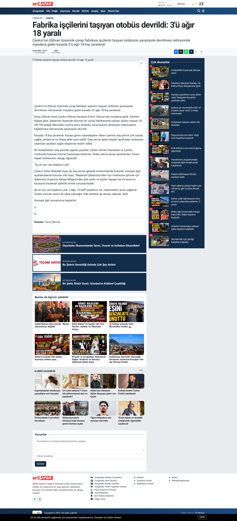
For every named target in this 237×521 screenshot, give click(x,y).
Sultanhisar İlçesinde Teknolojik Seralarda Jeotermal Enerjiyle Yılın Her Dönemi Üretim (126, 359)
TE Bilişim (199, 513)
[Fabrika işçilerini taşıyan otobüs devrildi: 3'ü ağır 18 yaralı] (89, 60)
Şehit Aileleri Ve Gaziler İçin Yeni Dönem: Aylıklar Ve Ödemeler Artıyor (88, 326)
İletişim (140, 477)
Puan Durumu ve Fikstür (105, 490)
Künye (174, 477)
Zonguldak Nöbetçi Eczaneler (107, 477)
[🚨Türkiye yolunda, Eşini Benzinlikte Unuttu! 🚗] (126, 311)
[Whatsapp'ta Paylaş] (186, 52)
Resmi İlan (113, 11)
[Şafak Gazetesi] (43, 4)
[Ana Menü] (203, 11)
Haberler (37, 18)
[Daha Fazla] (191, 52)
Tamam (202, 517)
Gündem (49, 18)
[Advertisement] (89, 82)
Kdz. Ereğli (52, 11)
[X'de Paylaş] (180, 52)
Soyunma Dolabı (144, 480)
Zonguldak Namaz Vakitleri (106, 483)
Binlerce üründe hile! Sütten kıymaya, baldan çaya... (48, 358)
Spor (103, 11)
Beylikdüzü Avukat (145, 483)
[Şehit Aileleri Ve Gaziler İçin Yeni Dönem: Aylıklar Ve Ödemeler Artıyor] (89, 311)
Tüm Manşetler (101, 493)
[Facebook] (35, 499)
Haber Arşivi (100, 499)
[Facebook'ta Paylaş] (176, 52)
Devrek (76, 11)
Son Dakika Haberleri (104, 496)
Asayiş (94, 11)
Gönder (40, 463)
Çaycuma (65, 11)
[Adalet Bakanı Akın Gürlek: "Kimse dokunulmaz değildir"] (52, 311)
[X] (40, 499)
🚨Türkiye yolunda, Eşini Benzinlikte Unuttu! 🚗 (121, 325)
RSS (38, 513)
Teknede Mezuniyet (180, 480)
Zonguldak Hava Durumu (105, 480)
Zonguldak (38, 11)
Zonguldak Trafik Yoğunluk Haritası (110, 486)
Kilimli (85, 11)
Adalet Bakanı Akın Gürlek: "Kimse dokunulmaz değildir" (52, 325)
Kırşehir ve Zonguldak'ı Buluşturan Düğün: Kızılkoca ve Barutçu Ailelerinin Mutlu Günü (89, 359)
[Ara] (199, 11)
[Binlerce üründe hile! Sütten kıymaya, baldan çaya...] (52, 344)
